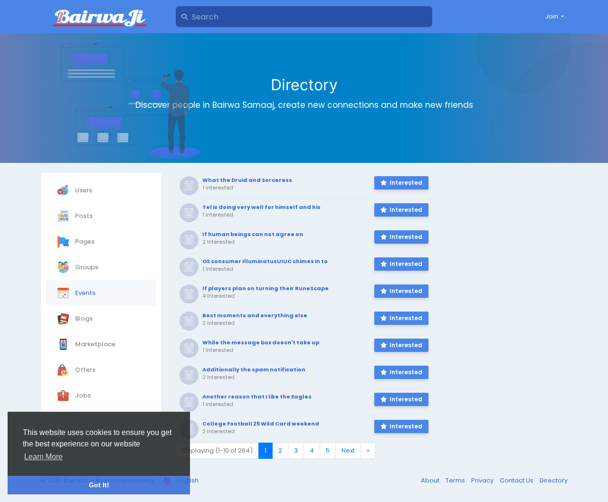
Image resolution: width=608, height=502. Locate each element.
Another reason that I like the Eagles (257, 396)
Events (84, 292)
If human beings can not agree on (252, 234)
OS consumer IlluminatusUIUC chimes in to (265, 261)
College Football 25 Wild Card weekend (260, 423)
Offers (84, 369)
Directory (554, 480)
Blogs (83, 317)
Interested (406, 183)
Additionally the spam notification (253, 369)
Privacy (483, 480)
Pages (84, 241)
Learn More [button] (43, 457)
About (431, 480)
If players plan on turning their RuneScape (265, 288)
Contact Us (517, 480)
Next (348, 450)
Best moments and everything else (254, 315)
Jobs (82, 394)
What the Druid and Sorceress (247, 180)
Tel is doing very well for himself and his (261, 207)
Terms (456, 480)
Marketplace (94, 343)
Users (83, 189)
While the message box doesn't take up (260, 342)
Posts (83, 215)
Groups (86, 266)
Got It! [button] (99, 485)
